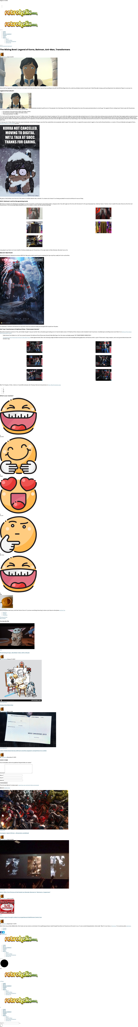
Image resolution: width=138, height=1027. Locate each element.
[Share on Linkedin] (70, 393)
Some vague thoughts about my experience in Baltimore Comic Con (21, 917)
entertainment (8, 46)
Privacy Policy (9, 40)
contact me (62, 610)
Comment (2, 773)
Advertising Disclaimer (11, 41)
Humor (5, 35)
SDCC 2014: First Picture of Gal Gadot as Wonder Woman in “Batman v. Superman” (25, 892)
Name (1, 775)
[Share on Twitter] (70, 390)
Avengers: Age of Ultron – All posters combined (14, 833)
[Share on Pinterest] (70, 391)
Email (1, 777)
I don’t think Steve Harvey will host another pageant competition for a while (23, 751)
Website (2, 780)
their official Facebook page (54, 385)
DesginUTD (3, 934)
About (4, 37)
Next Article (3, 618)
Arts (4, 33)
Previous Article (3, 617)
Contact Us (8, 42)
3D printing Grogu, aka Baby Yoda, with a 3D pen (15, 653)
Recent (4, 929)
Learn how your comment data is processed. (28, 785)
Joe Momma (4, 57)
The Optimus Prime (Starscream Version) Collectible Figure (16, 337)
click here (114, 926)
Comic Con (2, 46)
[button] (69, 417)
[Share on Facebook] (70, 388)
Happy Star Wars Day (6, 705)
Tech (4, 36)
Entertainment (7, 34)
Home (4, 31)
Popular (4, 928)
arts (1, 650)
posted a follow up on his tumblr (7, 123)
